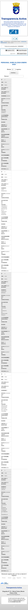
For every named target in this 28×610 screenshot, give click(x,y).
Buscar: (6, 76)
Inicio (2, 41)
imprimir (14, 53)
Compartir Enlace (22, 53)
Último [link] (24, 577)
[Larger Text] (16, 39)
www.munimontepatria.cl (13, 594)
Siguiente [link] (19, 577)
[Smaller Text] (13, 39)
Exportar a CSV (10, 50)
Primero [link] (4, 577)
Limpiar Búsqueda (22, 50)
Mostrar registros (14, 69)
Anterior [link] (9, 577)
